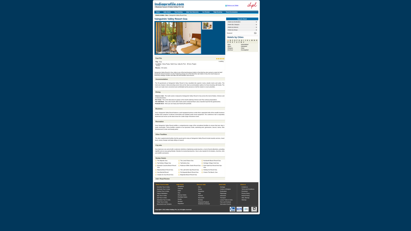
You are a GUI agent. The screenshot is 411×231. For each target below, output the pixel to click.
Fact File (159, 58)
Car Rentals (206, 12)
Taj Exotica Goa (184, 163)
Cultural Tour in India (163, 191)
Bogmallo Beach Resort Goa (188, 174)
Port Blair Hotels (182, 197)
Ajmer (229, 46)
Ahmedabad (244, 44)
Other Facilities (161, 134)
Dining (158, 92)
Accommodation (162, 79)
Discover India (201, 184)
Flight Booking (217, 12)
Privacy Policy (246, 193)
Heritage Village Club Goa (211, 163)
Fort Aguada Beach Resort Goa (189, 172)
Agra (229, 44)
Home (158, 12)
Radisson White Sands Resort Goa (190, 165)
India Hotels (167, 12)
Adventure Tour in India (163, 200)
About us (243, 184)
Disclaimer (245, 191)
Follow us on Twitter (232, 5)
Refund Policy (246, 195)
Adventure (223, 195)
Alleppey (230, 48)
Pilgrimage (223, 193)
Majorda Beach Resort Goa (165, 170)
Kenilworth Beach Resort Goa (212, 160)
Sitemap (244, 200)
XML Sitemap (245, 197)
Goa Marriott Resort (163, 172)
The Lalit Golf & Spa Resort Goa (189, 170)
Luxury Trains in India (226, 200)
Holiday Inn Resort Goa (210, 170)
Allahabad (244, 46)
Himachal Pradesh (203, 202)
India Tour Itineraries (192, 12)
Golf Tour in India (162, 197)
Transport (223, 197)
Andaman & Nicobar (204, 204)
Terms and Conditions (248, 189)
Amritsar (230, 50)
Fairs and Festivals (225, 202)
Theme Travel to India (162, 184)
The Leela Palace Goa (186, 160)
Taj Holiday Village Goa (164, 163)
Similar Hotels (161, 158)
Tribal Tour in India (162, 202)
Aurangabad (244, 50)
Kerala (180, 199)
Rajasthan (181, 203)
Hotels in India (159, 15)
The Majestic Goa (162, 160)
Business (159, 109)
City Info (159, 145)
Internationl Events (225, 204)
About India (222, 184)
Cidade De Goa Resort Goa (165, 174)
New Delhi (201, 197)
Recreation (160, 121)
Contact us (245, 187)
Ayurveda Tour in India (163, 189)
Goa (166, 15)
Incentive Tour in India (163, 187)
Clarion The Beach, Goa (210, 172)
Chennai (180, 188)
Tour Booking (178, 12)
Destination (223, 191)
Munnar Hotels (182, 195)
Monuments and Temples (164, 204)
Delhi (179, 190)
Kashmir (200, 195)
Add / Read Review (163, 179)
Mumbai (180, 201)
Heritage (222, 187)
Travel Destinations (232, 12)
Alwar (242, 48)
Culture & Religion (225, 189)
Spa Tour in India (162, 195)
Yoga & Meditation (162, 193)
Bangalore (181, 186)
